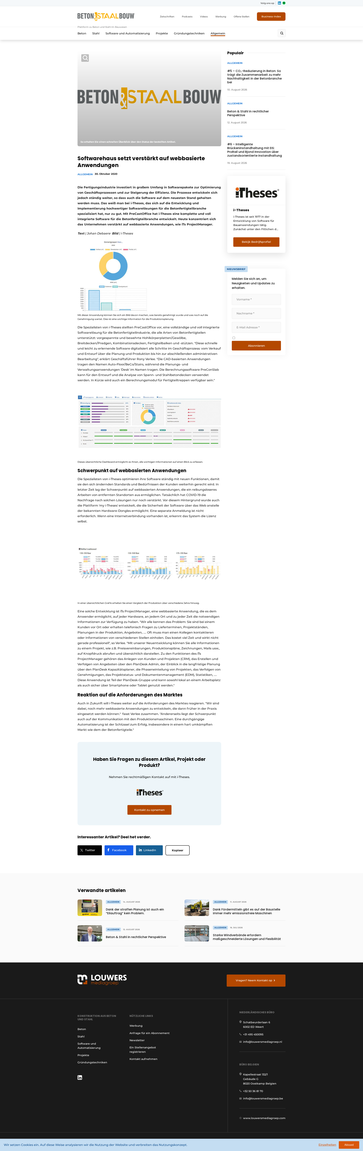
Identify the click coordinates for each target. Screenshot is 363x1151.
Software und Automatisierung (127, 33)
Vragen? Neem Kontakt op (254, 980)
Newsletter (137, 1040)
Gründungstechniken (189, 33)
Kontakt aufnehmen (143, 1059)
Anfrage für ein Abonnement (150, 1033)
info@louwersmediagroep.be (263, 1098)
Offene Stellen (241, 16)
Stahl (95, 33)
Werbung (220, 16)
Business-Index (271, 16)
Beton (82, 33)
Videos (204, 16)
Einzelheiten (327, 1144)
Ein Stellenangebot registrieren (143, 1049)
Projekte (162, 33)
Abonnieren (256, 345)
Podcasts (187, 16)
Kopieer (177, 850)
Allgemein (218, 33)
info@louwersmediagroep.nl (262, 1041)
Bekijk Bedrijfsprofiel (256, 242)
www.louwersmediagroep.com (264, 1118)
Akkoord (349, 1144)
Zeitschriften (167, 16)
